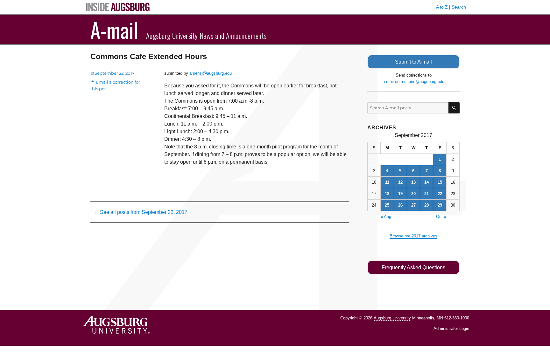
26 (400, 205)
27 (413, 205)
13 (413, 182)
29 (440, 205)
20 (413, 193)
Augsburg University (392, 318)
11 (387, 182)
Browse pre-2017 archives (413, 236)
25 (387, 205)
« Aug (386, 216)
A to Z (442, 7)
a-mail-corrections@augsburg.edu (413, 81)
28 (426, 205)
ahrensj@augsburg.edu (210, 73)
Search (459, 7)
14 (426, 182)
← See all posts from (140, 212)
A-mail (114, 29)
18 (387, 193)
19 (400, 193)
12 (400, 182)
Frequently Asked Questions (413, 267)
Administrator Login (451, 328)
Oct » (441, 216)
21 (426, 193)
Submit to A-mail (413, 62)
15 (440, 182)
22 (440, 193)
